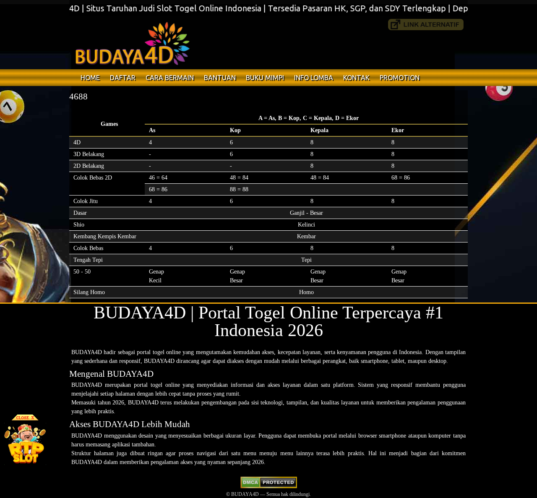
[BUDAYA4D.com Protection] (268, 487)
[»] (426, 24)
